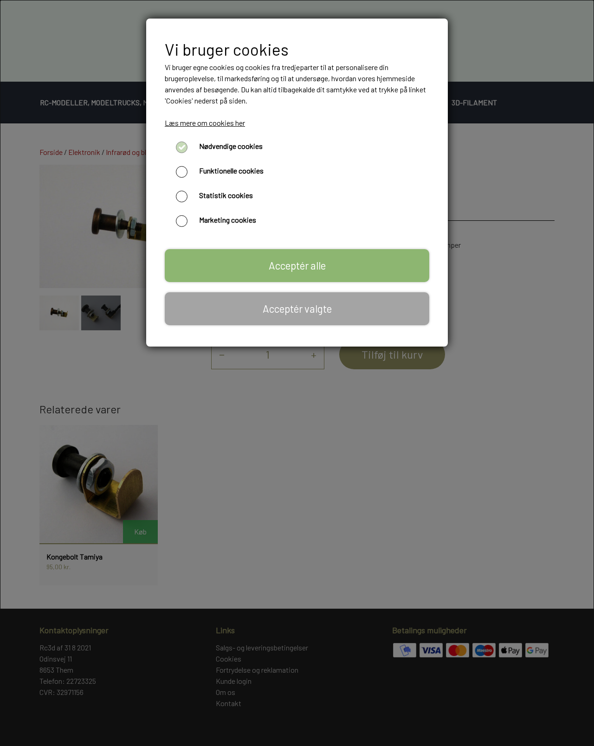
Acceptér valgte (297, 308)
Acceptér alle (297, 265)
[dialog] (297, 373)
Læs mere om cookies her (205, 122)
